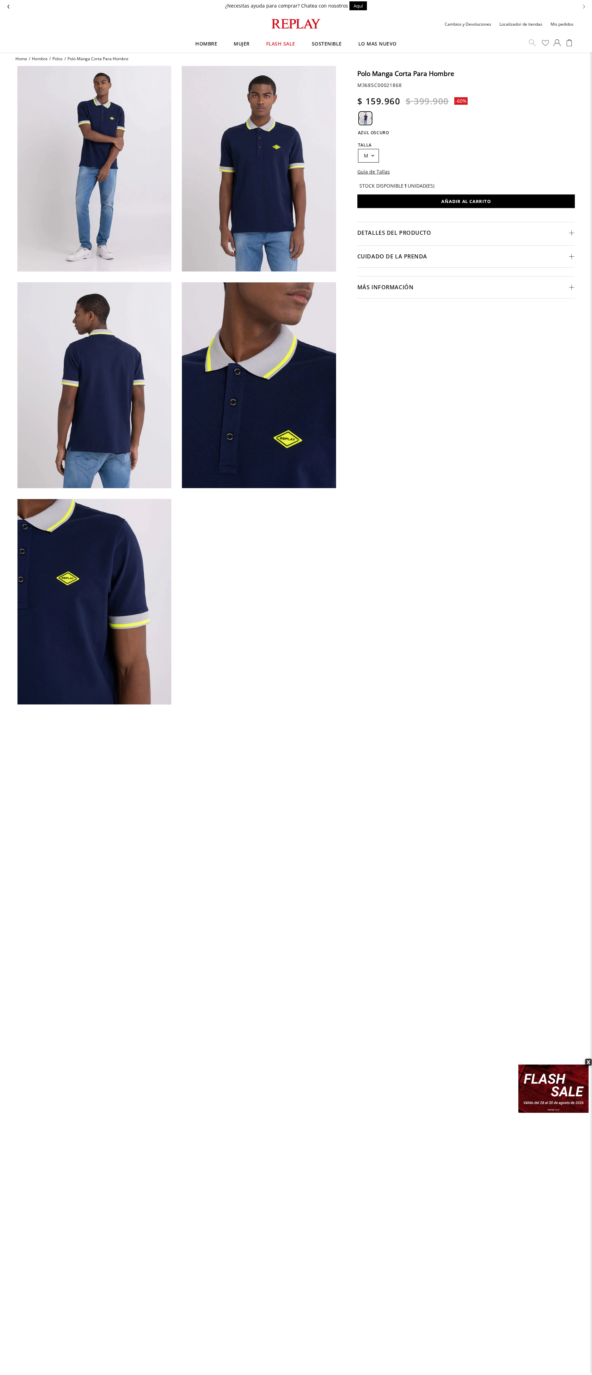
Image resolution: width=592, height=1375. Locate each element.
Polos (57, 58)
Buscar (532, 43)
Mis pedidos (562, 24)
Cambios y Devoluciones (468, 24)
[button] (365, 118)
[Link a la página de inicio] (21, 58)
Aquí (358, 6)
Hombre (40, 58)
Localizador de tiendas (521, 24)
